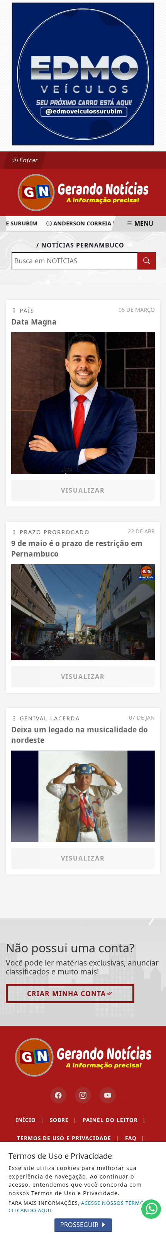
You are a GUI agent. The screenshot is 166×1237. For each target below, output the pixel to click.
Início (30, 1120)
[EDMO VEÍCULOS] (83, 73)
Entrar (28, 160)
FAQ (134, 1138)
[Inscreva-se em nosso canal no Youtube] (108, 1095)
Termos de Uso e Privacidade (68, 1138)
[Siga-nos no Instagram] (83, 1095)
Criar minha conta (66, 993)
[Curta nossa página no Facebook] (58, 1095)
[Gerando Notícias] (83, 191)
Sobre (63, 1120)
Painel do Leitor (114, 1120)
